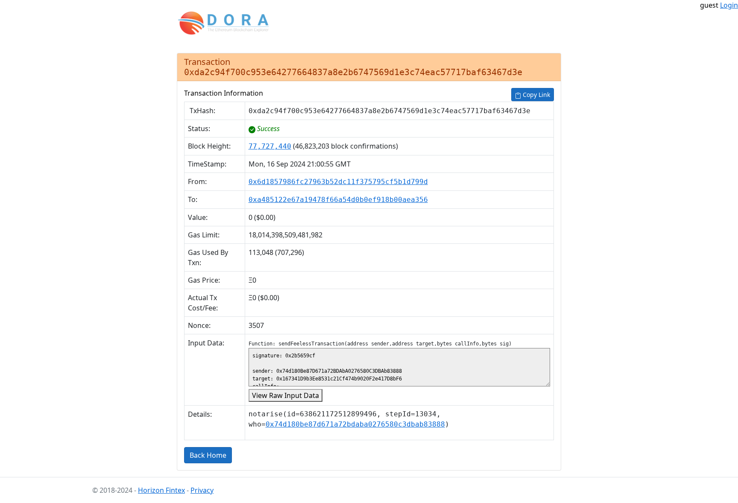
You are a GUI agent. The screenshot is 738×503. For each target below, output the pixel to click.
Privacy (202, 490)
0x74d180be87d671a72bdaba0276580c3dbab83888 (355, 424)
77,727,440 (270, 146)
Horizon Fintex (161, 490)
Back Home (208, 455)
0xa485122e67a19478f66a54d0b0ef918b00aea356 (338, 200)
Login (729, 5)
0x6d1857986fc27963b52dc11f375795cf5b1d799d (338, 182)
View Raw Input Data (285, 395)
